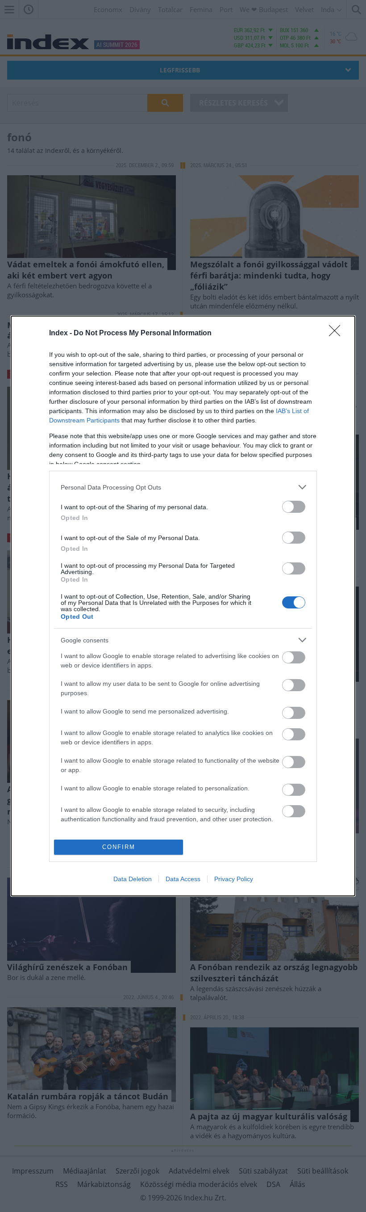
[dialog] (183, 605)
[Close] (337, 333)
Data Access (183, 879)
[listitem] (183, 487)
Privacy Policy (233, 879)
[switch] (293, 507)
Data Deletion (132, 879)
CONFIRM (118, 847)
